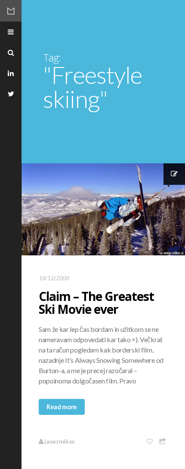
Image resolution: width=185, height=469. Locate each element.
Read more (61, 407)
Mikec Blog (11, 10)
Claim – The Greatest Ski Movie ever (96, 302)
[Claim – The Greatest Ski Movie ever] (103, 209)
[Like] (150, 441)
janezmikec (59, 441)
